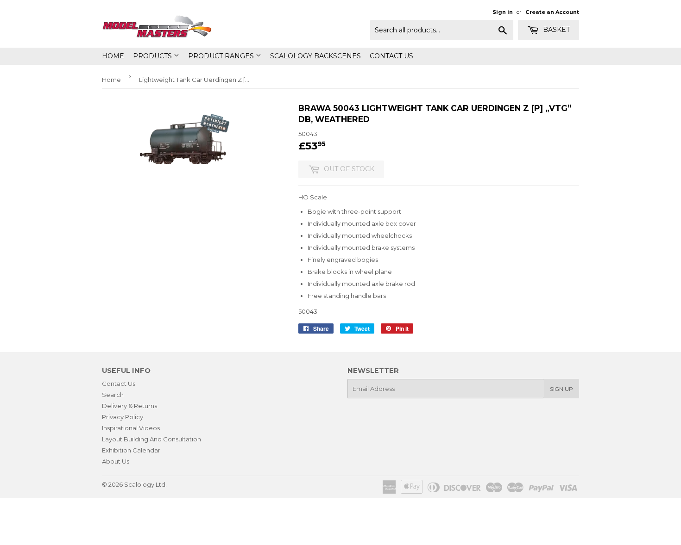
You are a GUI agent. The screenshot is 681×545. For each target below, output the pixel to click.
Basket (555, 29)
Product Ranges (222, 56)
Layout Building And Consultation (151, 439)
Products (153, 56)
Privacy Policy (122, 417)
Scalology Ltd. (145, 484)
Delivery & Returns (129, 405)
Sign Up (561, 388)
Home (113, 56)
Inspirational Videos (131, 428)
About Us (115, 461)
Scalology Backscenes (315, 56)
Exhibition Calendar (131, 450)
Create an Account (552, 12)
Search (113, 394)
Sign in (502, 12)
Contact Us (391, 56)
